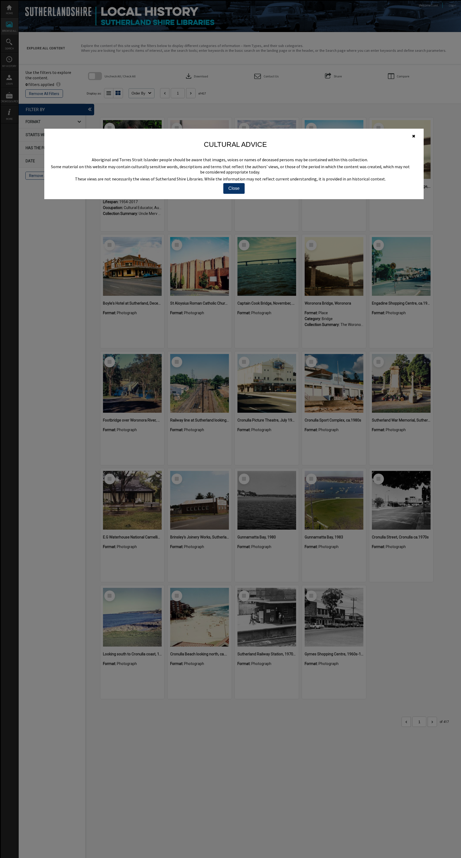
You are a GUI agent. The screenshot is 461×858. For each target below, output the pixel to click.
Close (234, 188)
